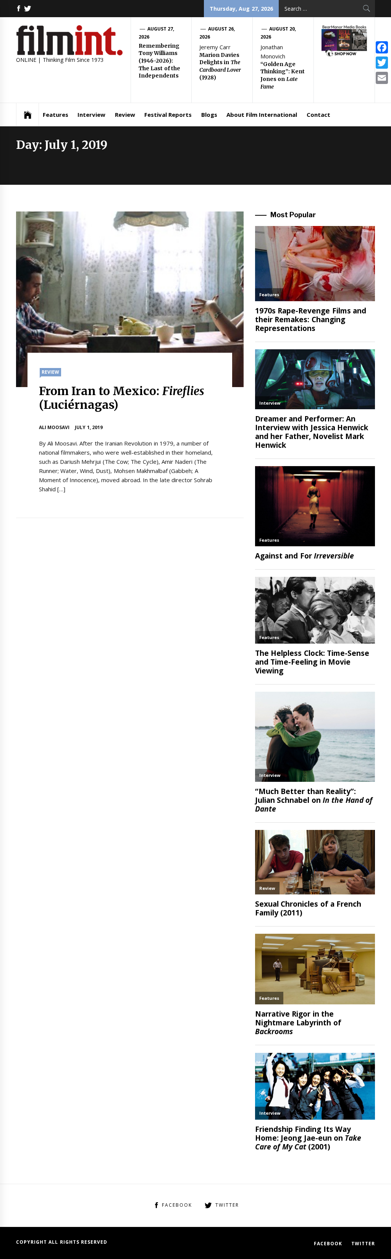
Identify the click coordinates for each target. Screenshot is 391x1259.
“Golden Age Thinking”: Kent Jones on (282, 75)
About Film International (261, 114)
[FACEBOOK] (18, 8)
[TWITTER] (27, 8)
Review (125, 114)
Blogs (209, 114)
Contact (318, 114)
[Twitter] (381, 62)
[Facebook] (381, 47)
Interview (91, 114)
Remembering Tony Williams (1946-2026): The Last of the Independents (159, 60)
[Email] (381, 78)
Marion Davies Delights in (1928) (220, 66)
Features (55, 114)
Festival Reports (168, 114)
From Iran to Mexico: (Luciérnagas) (121, 398)
